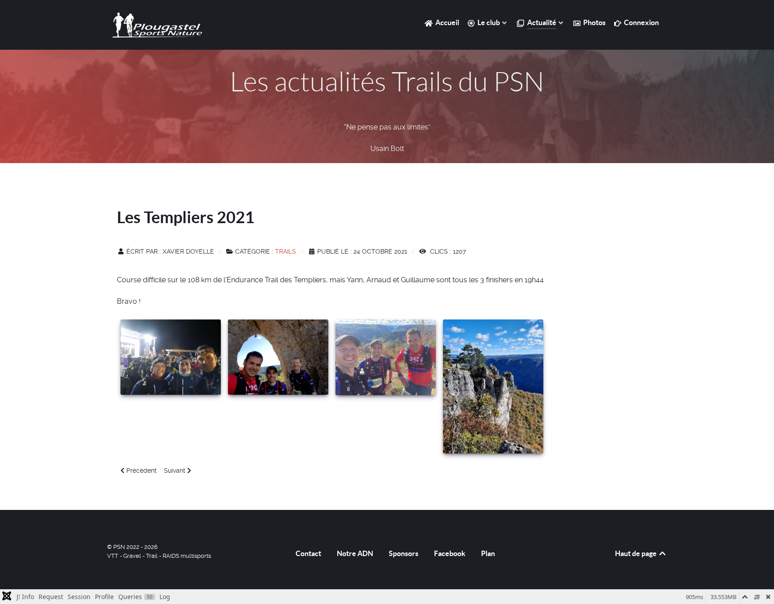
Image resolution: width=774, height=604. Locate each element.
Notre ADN (355, 553)
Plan (488, 553)
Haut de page (636, 553)
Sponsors (403, 553)
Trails (285, 251)
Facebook (449, 553)
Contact (308, 553)
